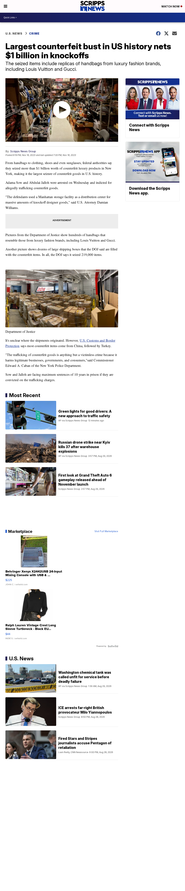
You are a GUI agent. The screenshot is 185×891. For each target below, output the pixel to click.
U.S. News (13, 33)
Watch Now (170, 6)
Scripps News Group (23, 151)
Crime (34, 33)
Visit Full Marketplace (106, 531)
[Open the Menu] (5, 6)
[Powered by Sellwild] (113, 646)
